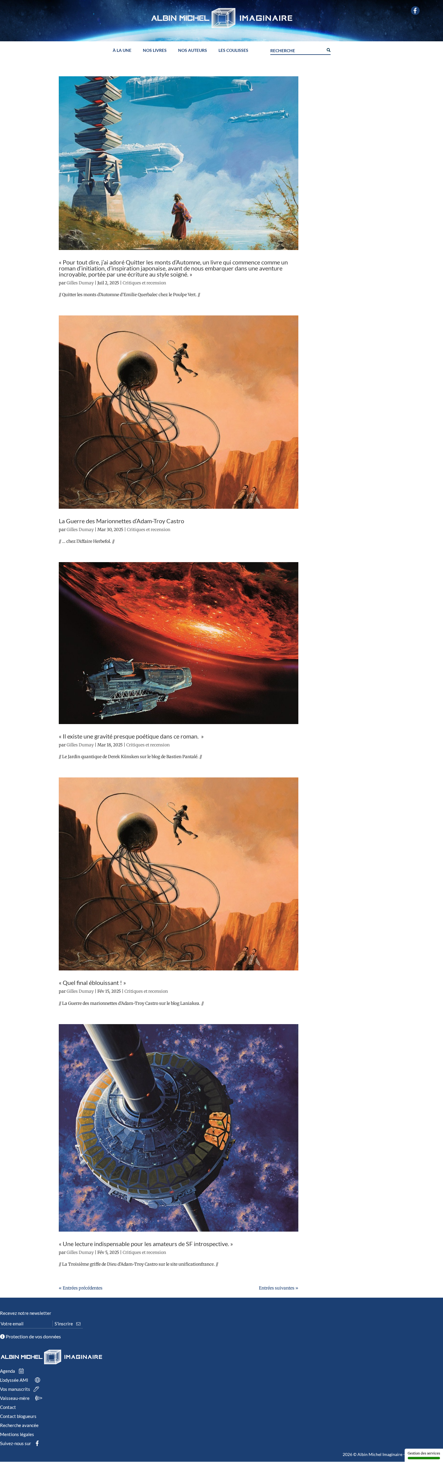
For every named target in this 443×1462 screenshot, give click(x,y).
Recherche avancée (19, 1425)
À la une (122, 50)
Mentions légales (17, 1434)
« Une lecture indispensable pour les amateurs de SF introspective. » (146, 1243)
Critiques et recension (144, 283)
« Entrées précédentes (80, 1288)
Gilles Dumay (80, 283)
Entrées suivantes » (278, 1288)
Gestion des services (424, 1453)
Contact (8, 1407)
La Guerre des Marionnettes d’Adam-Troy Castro (121, 520)
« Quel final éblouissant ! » (92, 982)
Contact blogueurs (18, 1416)
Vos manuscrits (15, 1389)
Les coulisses (233, 50)
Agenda (8, 1371)
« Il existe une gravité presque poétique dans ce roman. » (131, 736)
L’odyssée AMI (14, 1380)
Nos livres (155, 50)
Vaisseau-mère (15, 1398)
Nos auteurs (192, 50)
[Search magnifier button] (328, 49)
